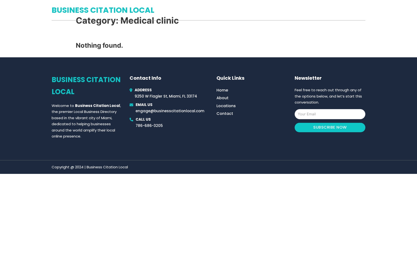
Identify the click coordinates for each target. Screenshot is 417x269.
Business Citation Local (103, 10)
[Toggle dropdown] (363, 10)
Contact (224, 113)
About (222, 98)
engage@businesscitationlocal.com (170, 110)
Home (309, 10)
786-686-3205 (149, 125)
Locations (331, 10)
